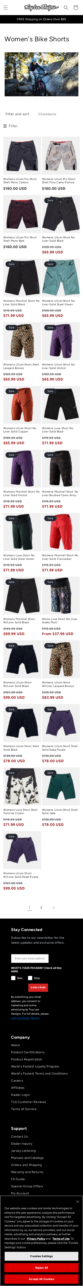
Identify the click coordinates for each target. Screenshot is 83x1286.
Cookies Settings (41, 1256)
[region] (41, 1240)
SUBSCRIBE (38, 987)
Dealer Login (20, 1095)
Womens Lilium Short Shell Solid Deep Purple (60, 748)
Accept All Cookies (41, 1279)
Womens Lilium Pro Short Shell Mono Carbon (20, 181)
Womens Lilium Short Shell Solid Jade (60, 811)
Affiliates (18, 1088)
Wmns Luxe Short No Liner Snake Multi (59, 620)
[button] (5, 7)
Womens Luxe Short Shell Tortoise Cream (20, 811)
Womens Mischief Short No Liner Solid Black (21, 302)
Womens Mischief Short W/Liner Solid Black (19, 620)
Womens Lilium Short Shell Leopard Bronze (21, 366)
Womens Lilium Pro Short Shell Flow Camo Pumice (59, 181)
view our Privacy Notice (25, 1018)
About (15, 1045)
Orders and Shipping (26, 1165)
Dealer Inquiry (21, 1144)
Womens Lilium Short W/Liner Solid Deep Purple (21, 875)
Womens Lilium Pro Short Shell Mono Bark (20, 239)
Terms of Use (60, 1238)
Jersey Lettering (23, 1151)
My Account (20, 1193)
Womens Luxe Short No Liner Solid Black (57, 430)
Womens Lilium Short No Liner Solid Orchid (58, 366)
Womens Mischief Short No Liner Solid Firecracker (60, 557)
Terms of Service (24, 1109)
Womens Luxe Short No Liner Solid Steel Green (19, 557)
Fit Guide (18, 1179)
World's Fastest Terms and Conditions (39, 1073)
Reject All (41, 1267)
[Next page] (53, 908)
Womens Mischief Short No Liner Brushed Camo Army (60, 493)
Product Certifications (27, 1052)
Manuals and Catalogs (27, 1158)
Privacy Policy (36, 1238)
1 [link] (29, 907)
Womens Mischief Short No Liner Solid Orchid (21, 493)
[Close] (78, 1202)
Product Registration (26, 1059)
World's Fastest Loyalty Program (35, 1066)
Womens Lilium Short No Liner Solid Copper (19, 430)
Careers (17, 1081)
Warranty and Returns (27, 1172)
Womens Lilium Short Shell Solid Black (21, 748)
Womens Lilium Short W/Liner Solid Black (17, 684)
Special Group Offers (27, 1186)
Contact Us (19, 1136)
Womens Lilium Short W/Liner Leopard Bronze (58, 684)
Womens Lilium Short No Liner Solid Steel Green (58, 302)
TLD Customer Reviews (28, 1102)
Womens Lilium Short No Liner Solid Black (58, 239)
